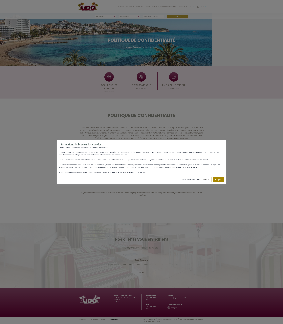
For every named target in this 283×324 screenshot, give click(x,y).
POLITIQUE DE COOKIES (121, 172)
